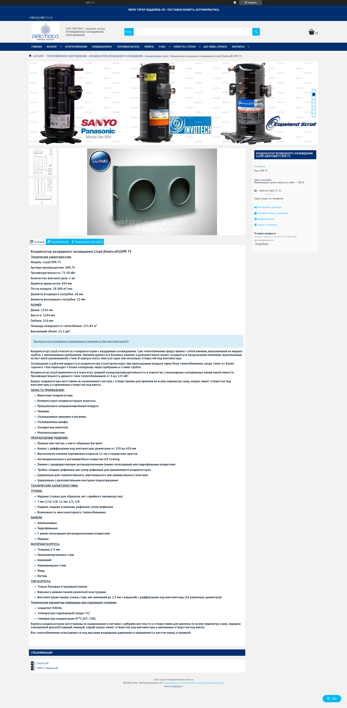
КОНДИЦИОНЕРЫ (102, 46)
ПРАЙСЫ (149, 46)
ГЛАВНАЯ (36, 46)
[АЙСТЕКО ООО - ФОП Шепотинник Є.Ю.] (45, 32)
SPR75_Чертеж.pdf (47, 668)
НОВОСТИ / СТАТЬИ (185, 46)
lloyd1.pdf (42, 663)
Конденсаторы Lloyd (156, 56)
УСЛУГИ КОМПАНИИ (76, 46)
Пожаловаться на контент (177, 682)
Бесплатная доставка (269, 207)
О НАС (162, 46)
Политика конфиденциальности (208, 682)
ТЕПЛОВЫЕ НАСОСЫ (128, 46)
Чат (334, 698)
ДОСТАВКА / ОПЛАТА (215, 46)
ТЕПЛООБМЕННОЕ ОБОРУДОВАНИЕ (67, 56)
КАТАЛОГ (52, 46)
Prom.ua (189, 679)
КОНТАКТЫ (238, 46)
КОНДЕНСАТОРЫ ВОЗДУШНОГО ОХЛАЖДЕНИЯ (115, 56)
